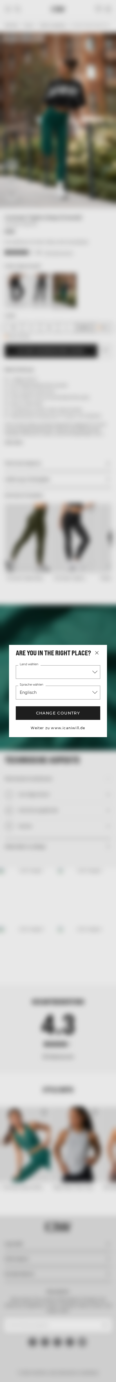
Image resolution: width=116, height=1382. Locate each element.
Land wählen (29, 664)
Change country (58, 713)
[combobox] (58, 672)
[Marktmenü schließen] (96, 652)
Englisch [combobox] (28, 692)
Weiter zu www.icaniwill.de (58, 728)
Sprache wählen (31, 684)
